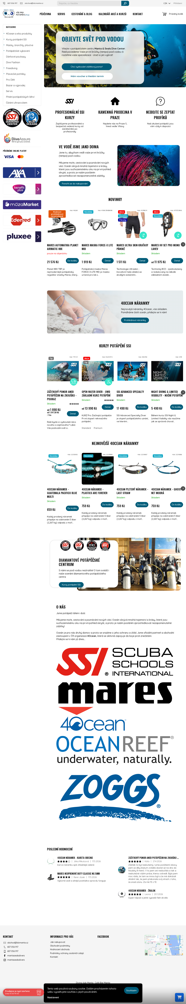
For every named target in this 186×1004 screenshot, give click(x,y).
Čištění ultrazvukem (16, 102)
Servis (9, 91)
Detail (108, 260)
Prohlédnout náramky (135, 320)
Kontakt (54, 957)
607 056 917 (12, 947)
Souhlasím (131, 990)
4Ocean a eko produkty (19, 33)
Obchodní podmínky (60, 945)
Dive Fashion (13, 62)
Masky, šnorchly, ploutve (19, 45)
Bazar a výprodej (15, 85)
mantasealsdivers (16, 955)
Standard (86, 428)
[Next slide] (183, 244)
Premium (98, 428)
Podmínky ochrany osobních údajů (67, 953)
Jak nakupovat (57, 942)
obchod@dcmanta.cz (17, 942)
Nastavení (53, 997)
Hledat (125, 3)
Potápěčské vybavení (18, 50)
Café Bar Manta (102, 982)
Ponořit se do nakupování (74, 183)
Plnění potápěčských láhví (20, 96)
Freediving (11, 68)
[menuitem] (45, 14)
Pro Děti (10, 79)
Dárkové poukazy (16, 56)
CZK (166, 3)
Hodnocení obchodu (60, 949)
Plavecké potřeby (15, 73)
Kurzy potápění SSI (16, 39)
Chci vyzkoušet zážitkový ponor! (87, 66)
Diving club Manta (84, 982)
